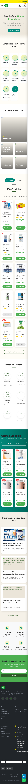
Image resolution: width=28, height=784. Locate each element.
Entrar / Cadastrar (22, 1)
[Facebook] (2, 698)
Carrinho (3, 731)
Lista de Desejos (5, 733)
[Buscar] (15, 5)
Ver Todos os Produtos (13, 352)
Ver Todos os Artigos (13, 615)
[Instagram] (6, 698)
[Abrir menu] (2, 5)
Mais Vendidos (10, 180)
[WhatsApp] (14, 698)
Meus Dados (4, 728)
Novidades (19, 180)
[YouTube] (10, 698)
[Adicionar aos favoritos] (11, 202)
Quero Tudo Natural (11, 775)
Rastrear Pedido (5, 736)
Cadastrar (14, 675)
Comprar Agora (14, 30)
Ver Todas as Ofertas (14, 444)
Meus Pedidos (4, 726)
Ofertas (14, 184)
